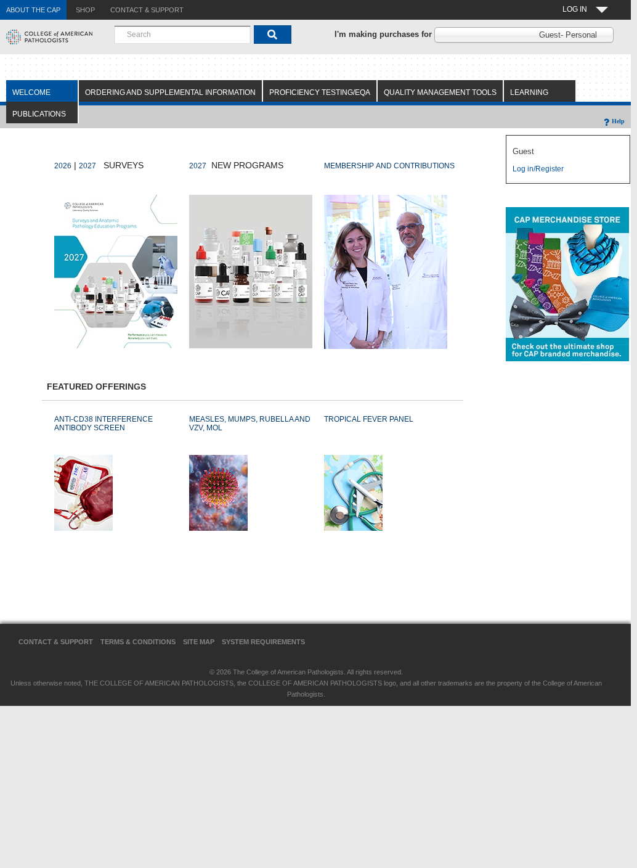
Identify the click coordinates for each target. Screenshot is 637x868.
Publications (39, 114)
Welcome (31, 92)
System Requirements (263, 641)
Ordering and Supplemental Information (170, 92)
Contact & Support (55, 641)
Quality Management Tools (440, 92)
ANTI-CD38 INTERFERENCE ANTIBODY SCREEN (103, 423)
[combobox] (182, 34)
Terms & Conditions (138, 641)
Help (618, 121)
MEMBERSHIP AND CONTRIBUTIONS (389, 166)
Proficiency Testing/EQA (319, 92)
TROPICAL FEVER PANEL (368, 419)
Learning (529, 92)
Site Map (198, 641)
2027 (87, 166)
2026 (62, 166)
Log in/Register (538, 169)
